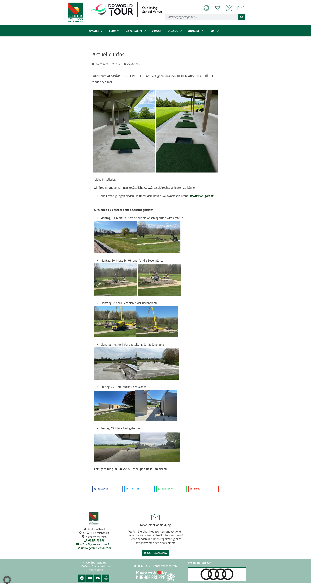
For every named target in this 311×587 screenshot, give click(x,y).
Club (112, 31)
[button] (107, 489)
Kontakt (194, 31)
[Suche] (241, 17)
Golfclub (131, 64)
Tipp (138, 64)
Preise (156, 31)
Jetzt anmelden (155, 553)
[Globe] (105, 578)
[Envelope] (97, 578)
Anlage (94, 31)
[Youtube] (89, 578)
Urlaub (172, 31)
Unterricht (133, 31)
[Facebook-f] (82, 578)
